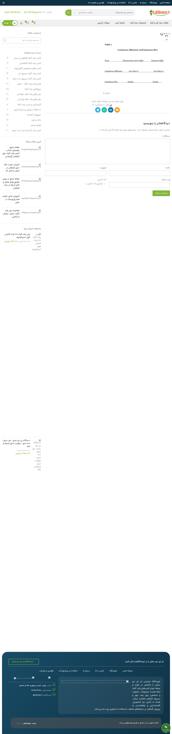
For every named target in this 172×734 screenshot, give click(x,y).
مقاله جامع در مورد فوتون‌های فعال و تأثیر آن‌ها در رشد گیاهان (10, 183)
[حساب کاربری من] (21, 23)
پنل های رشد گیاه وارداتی (29, 99)
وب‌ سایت (165, 179)
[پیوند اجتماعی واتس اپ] (104, 110)
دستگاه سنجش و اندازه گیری (27, 109)
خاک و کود (36, 120)
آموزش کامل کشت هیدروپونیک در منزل (10, 199)
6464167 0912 (12, 13)
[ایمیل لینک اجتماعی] (117, 110)
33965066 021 (32, 13)
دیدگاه (166, 136)
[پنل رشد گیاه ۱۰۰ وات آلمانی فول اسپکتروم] (36, 334)
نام (167, 168)
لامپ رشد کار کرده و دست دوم (26, 130)
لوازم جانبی (36, 125)
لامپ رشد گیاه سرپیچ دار (29, 73)
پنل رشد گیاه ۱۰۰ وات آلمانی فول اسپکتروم (17, 236)
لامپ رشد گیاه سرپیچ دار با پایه (27, 79)
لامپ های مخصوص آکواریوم (28, 68)
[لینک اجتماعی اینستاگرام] (3, 3)
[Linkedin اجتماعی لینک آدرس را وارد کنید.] (110, 110)
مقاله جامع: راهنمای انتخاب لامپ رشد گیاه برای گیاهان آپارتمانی (10, 152)
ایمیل (102, 168)
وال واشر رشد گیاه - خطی (29, 84)
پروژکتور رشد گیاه (33, 89)
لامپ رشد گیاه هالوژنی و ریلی (27, 58)
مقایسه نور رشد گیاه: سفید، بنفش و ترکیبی (11, 213)
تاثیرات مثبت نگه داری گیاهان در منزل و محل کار (11, 167)
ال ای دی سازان (131, 723)
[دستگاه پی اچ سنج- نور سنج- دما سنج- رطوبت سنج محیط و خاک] (36, 540)
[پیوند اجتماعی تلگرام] (98, 110)
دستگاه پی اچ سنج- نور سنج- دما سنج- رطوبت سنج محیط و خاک (16, 443)
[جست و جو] (68, 13)
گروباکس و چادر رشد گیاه (29, 104)
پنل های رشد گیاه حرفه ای (29, 94)
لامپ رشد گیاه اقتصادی (30, 63)
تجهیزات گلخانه (34, 115)
